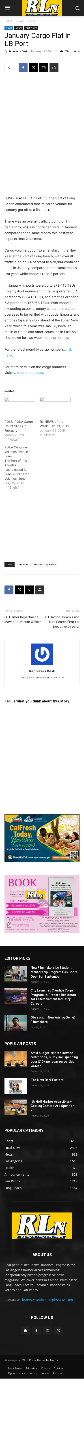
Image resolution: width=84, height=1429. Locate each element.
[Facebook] (23, 67)
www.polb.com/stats (27, 373)
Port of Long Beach (45, 564)
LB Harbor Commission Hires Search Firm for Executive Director (62, 622)
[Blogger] (25, 1331)
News (19, 21)
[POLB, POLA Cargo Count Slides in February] (19, 406)
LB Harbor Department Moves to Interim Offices (22, 619)
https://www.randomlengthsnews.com (42, 677)
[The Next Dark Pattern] (15, 1086)
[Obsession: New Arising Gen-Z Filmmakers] (15, 1023)
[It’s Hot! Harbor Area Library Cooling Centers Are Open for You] (15, 1107)
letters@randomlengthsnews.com (47, 1300)
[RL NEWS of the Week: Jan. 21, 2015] (55, 406)
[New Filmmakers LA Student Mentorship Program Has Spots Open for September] (15, 973)
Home (8, 21)
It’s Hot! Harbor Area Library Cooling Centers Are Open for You (52, 1106)
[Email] (43, 67)
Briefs (31, 21)
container (23, 564)
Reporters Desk (18, 51)
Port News (31, 27)
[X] (33, 67)
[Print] (54, 67)
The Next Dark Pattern (47, 1080)
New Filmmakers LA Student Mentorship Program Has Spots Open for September (54, 972)
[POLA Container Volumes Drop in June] (22, 467)
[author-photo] (42, 665)
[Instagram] (47, 1331)
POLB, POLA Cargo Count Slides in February (18, 426)
